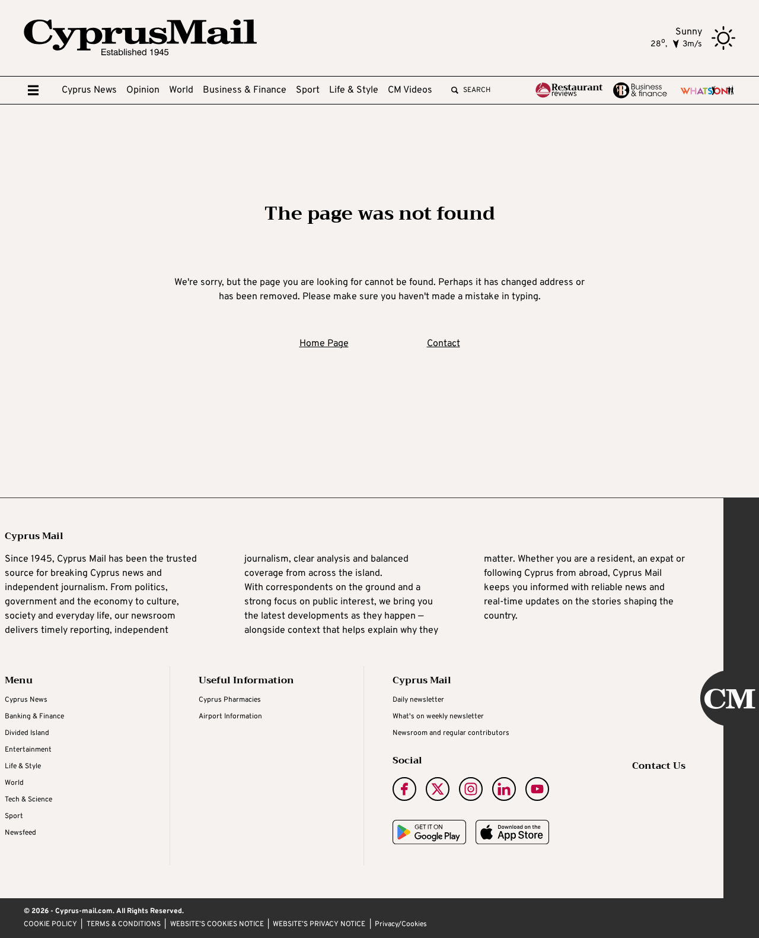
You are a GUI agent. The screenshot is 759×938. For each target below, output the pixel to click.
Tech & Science (28, 799)
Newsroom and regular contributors (451, 733)
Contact (443, 344)
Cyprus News (89, 90)
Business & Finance (244, 90)
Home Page (324, 344)
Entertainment (28, 749)
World (181, 90)
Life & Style (353, 90)
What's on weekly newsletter (438, 716)
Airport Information (230, 716)
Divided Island (27, 733)
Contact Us (658, 766)
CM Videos (410, 90)
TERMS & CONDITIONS (124, 925)
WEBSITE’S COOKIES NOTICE (217, 925)
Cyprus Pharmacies (230, 700)
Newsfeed (20, 832)
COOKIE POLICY (50, 925)
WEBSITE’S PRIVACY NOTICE (319, 925)
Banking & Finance (34, 716)
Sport (308, 90)
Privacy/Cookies (401, 925)
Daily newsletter (418, 700)
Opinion (143, 90)
